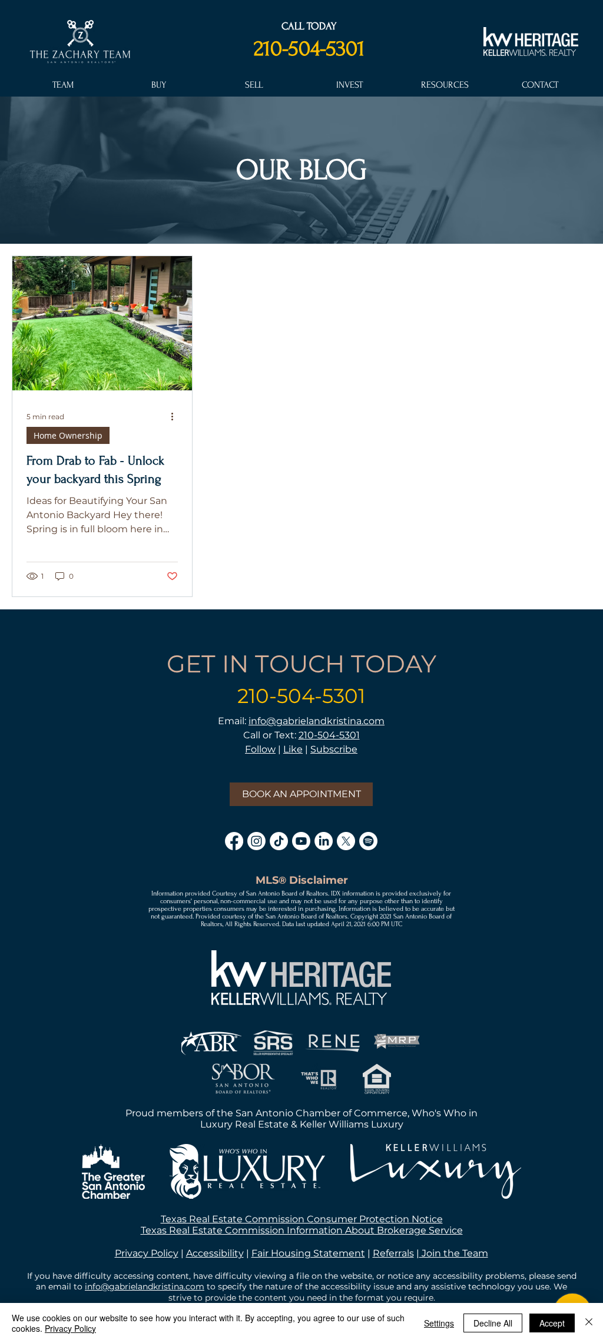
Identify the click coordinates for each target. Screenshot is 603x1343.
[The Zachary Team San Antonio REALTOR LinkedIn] (323, 841)
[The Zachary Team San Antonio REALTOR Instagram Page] (256, 841)
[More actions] (176, 417)
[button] (63, 85)
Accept (552, 1323)
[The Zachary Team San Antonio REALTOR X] (346, 841)
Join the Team (453, 1253)
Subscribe (333, 749)
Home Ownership (68, 435)
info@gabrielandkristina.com (317, 721)
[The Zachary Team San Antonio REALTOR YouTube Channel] (301, 841)
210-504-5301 (309, 48)
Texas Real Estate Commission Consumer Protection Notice (302, 1219)
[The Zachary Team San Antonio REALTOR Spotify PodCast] (368, 841)
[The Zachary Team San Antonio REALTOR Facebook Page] (234, 841)
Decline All (492, 1323)
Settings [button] (439, 1323)
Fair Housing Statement (308, 1253)
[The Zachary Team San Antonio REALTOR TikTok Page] (279, 841)
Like (293, 749)
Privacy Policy (146, 1253)
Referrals (393, 1253)
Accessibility (215, 1253)
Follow (260, 749)
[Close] (589, 1323)
